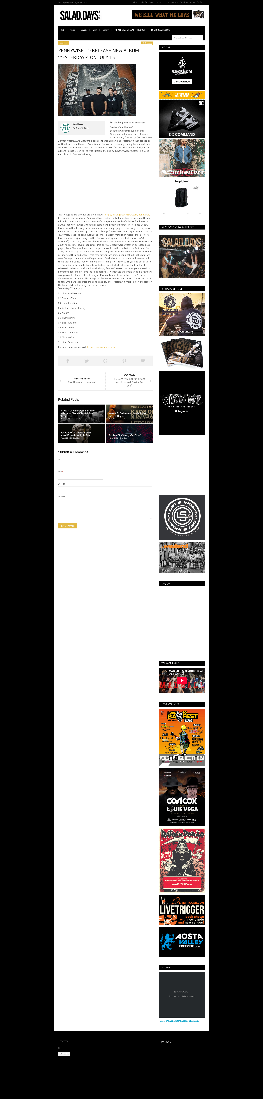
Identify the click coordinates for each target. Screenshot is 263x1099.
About (135, 2)
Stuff (94, 30)
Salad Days (77, 124)
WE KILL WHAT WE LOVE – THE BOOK (130, 30)
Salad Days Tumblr (147, 2)
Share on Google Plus (105, 361)
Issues (166, 2)
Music (72, 30)
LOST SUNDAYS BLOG (160, 30)
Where (159, 2)
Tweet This (86, 361)
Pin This (124, 361)
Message (62, 496)
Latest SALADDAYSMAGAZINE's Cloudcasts (179, 1021)
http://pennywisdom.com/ (101, 347)
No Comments (147, 43)
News (66, 43)
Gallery (106, 30)
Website (61, 484)
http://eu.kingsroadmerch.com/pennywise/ (128, 214)
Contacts (174, 2)
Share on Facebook (67, 361)
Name (61, 459)
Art (62, 30)
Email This (143, 361)
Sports (84, 30)
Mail (60, 471)
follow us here (64, 1054)
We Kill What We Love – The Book (192, 2)
